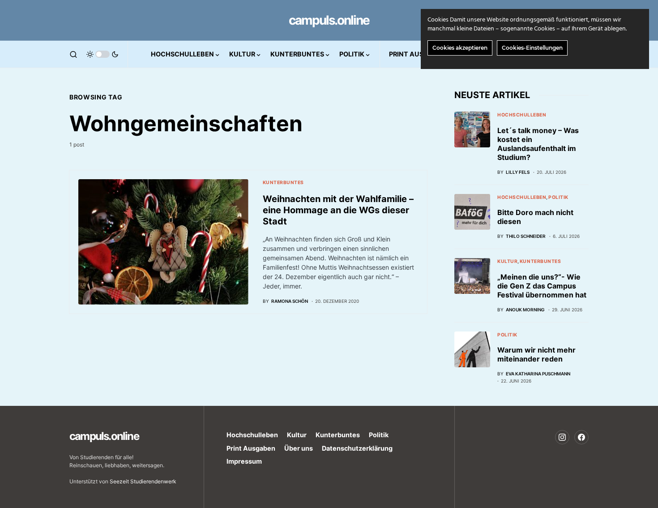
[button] (73, 54)
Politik (558, 197)
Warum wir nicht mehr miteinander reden (536, 354)
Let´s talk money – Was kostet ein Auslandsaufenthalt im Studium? (538, 144)
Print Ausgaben (250, 448)
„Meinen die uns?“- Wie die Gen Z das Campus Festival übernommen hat (541, 285)
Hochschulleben (521, 115)
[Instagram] (562, 437)
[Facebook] (581, 437)
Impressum (244, 461)
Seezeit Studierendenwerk (143, 481)
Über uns (298, 448)
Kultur (507, 261)
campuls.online (329, 20)
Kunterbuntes (283, 182)
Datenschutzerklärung (357, 448)
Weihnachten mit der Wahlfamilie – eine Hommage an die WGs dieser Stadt (338, 210)
